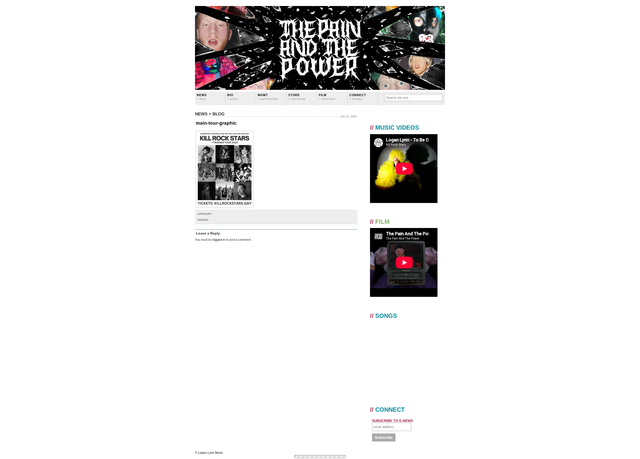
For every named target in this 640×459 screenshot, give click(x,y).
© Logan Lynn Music (209, 452)
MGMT (268, 96)
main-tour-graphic (216, 123)
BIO (232, 96)
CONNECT (357, 96)
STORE (296, 96)
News (202, 96)
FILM (327, 96)
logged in (218, 240)
